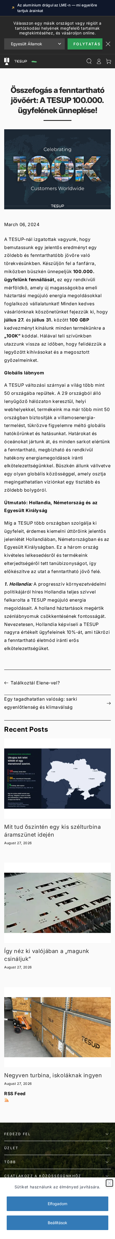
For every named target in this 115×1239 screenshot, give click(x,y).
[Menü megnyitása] (6, 61)
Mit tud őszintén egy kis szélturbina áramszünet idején (52, 830)
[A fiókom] (99, 61)
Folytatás (86, 44)
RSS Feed (15, 1093)
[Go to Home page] (25, 61)
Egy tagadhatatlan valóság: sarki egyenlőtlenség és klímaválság (40, 703)
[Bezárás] (109, 1183)
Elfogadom (57, 1203)
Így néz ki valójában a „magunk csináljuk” (46, 955)
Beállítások (57, 1222)
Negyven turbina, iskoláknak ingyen (53, 1075)
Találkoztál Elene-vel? (35, 683)
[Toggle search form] (89, 61)
